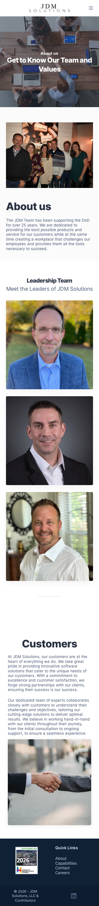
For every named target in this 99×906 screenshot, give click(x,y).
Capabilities (66, 863)
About (61, 858)
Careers (62, 872)
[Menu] (91, 8)
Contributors (25, 900)
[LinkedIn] (73, 896)
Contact (62, 868)
